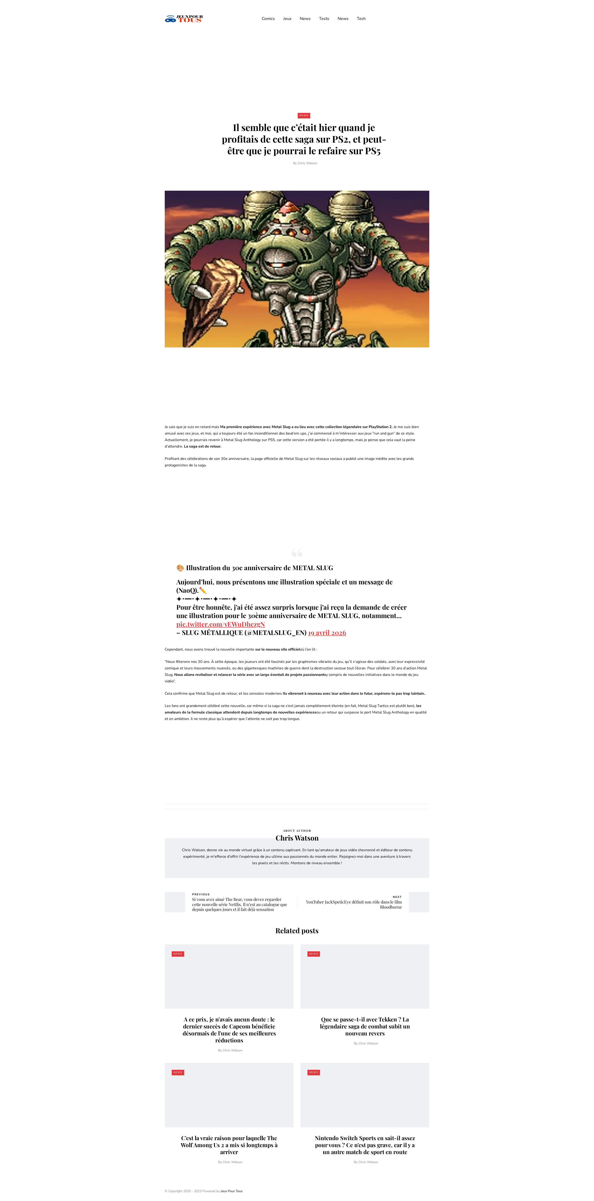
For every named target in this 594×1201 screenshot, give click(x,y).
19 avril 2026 (327, 632)
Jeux (287, 18)
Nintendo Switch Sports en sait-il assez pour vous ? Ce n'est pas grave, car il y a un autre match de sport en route (365, 1144)
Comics (268, 18)
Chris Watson (307, 163)
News (305, 18)
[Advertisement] (297, 71)
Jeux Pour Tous (232, 1191)
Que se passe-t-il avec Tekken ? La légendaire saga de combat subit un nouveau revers (365, 1026)
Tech (361, 18)
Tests (324, 18)
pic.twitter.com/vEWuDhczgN (220, 624)
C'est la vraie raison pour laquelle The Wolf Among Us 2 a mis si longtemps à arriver (229, 1144)
